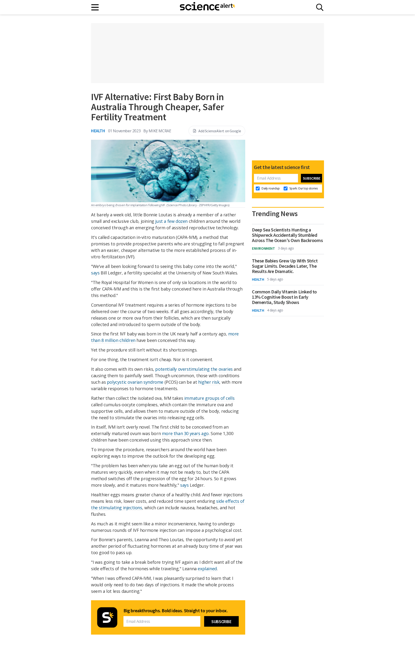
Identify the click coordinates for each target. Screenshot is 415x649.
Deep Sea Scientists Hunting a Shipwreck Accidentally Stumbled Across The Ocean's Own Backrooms (287, 235)
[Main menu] (95, 7)
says (95, 273)
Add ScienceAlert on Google (219, 130)
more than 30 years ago (185, 433)
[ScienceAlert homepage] (207, 7)
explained (207, 568)
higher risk (209, 382)
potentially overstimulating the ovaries (193, 369)
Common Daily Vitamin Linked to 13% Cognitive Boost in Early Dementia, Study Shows (284, 297)
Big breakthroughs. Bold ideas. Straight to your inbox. (175, 610)
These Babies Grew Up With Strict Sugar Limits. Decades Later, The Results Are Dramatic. (284, 266)
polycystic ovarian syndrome (135, 382)
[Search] (320, 7)
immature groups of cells (208, 398)
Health (98, 130)
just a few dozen (171, 221)
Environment (263, 248)
